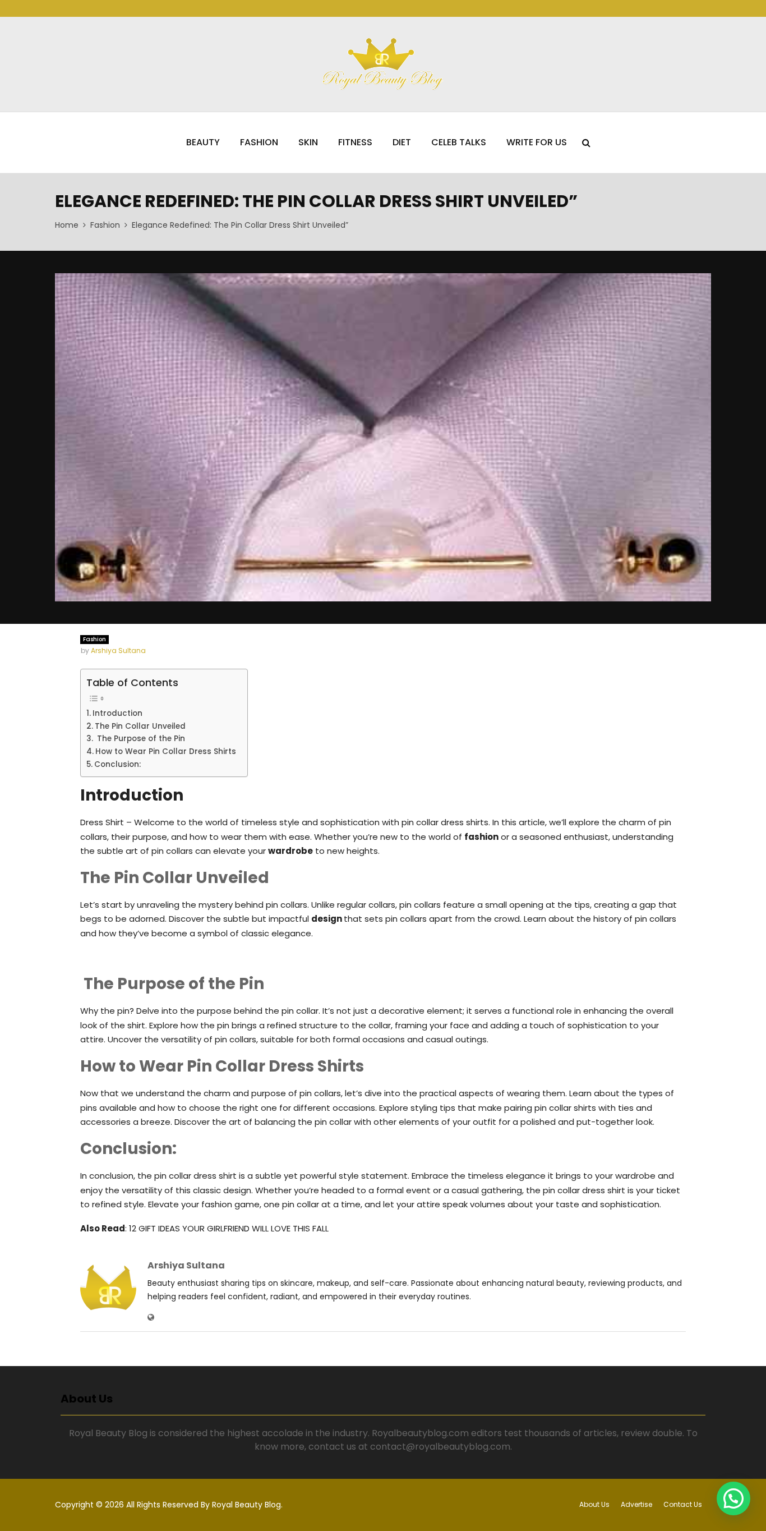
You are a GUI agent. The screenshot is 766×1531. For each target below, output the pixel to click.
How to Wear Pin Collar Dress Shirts (165, 751)
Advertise (636, 1504)
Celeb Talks (458, 142)
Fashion (259, 142)
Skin (308, 142)
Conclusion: (117, 764)
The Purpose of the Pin (140, 738)
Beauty (203, 142)
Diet (402, 142)
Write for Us (536, 142)
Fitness (355, 142)
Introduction (117, 713)
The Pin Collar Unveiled (140, 726)
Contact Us (682, 1504)
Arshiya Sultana (118, 650)
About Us (594, 1504)
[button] (733, 1498)
